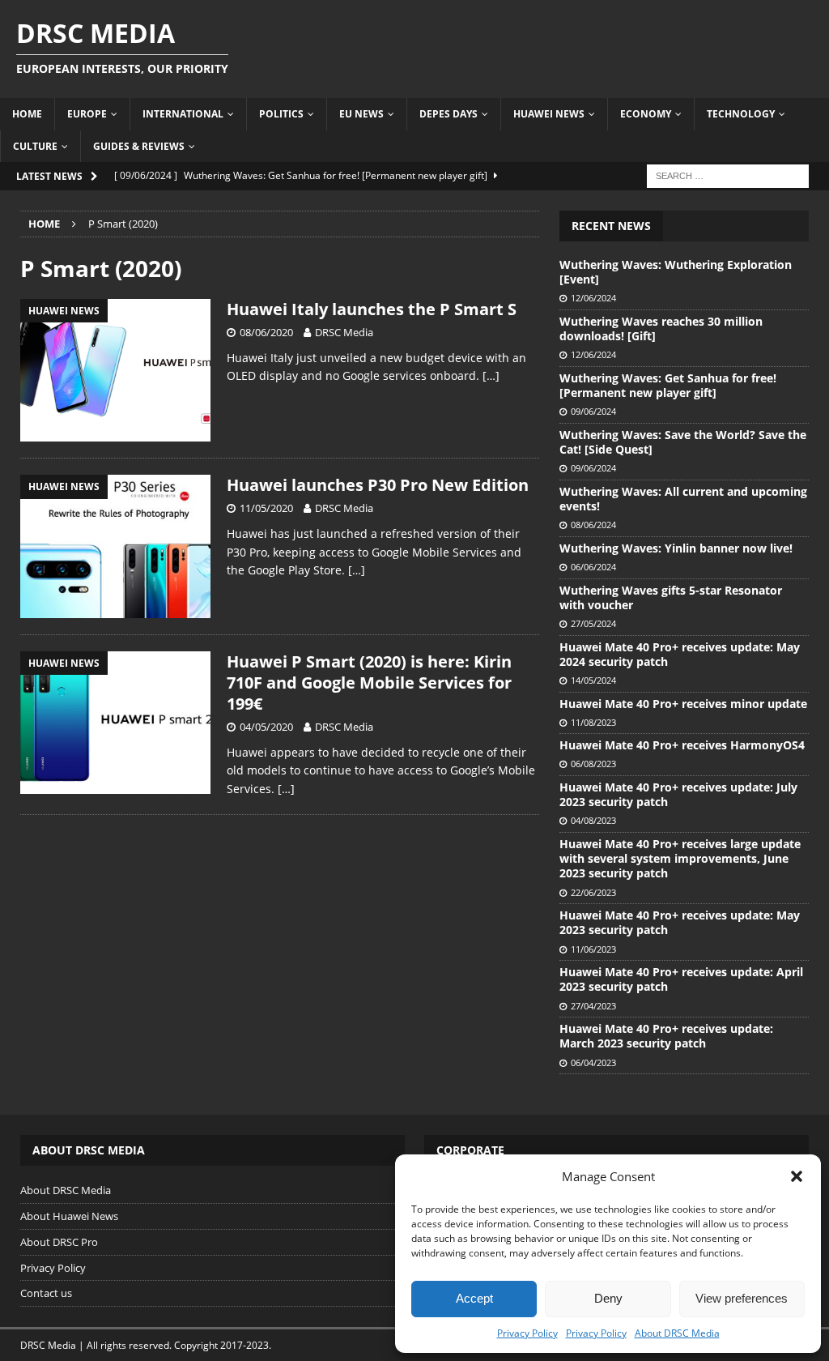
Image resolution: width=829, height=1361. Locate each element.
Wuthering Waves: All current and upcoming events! (683, 499)
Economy (645, 114)
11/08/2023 (593, 722)
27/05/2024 (593, 623)
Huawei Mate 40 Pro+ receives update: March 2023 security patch (666, 1036)
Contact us (46, 1293)
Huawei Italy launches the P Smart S (372, 309)
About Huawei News (69, 1216)
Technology (741, 114)
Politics (281, 114)
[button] (797, 1176)
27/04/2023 (593, 1006)
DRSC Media (344, 332)
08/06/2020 (266, 332)
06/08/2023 (593, 763)
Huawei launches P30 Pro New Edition (378, 485)
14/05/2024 (593, 680)
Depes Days (448, 114)
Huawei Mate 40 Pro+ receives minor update (683, 703)
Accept (474, 1298)
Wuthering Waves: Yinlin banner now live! (676, 548)
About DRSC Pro (59, 1242)
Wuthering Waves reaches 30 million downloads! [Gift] (661, 328)
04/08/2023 (593, 820)
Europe (87, 114)
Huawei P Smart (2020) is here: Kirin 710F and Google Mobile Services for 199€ (369, 683)
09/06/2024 (593, 411)
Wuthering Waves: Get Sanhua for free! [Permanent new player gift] (667, 385)
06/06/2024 (593, 567)
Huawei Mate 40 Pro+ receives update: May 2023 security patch (679, 922)
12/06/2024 (593, 298)
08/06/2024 (593, 524)
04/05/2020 (266, 726)
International (182, 114)
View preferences (741, 1298)
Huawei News (549, 114)
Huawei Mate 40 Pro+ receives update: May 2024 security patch (679, 654)
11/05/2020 (266, 508)
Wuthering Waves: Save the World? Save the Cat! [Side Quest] (682, 442)
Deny (608, 1298)
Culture (35, 146)
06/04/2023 (593, 1062)
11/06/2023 (593, 949)
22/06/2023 (593, 892)
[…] (491, 375)
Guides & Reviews (139, 146)
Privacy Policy (527, 1333)
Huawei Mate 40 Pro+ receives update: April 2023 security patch (681, 979)
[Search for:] (728, 174)
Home (27, 114)
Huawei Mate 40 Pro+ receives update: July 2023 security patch (678, 794)
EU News (361, 114)
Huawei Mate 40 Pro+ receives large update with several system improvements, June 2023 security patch (680, 858)
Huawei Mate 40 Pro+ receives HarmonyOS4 (682, 745)
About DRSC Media (677, 1333)
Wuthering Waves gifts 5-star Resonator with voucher (670, 597)
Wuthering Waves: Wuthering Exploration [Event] (675, 272)
